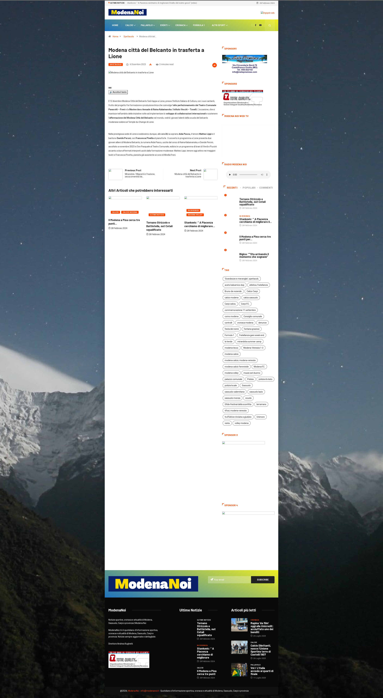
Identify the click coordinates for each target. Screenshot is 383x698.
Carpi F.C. (245, 304)
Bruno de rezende (233, 291)
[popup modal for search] (270, 25)
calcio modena (231, 297)
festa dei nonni (232, 329)
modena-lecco (231, 348)
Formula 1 (199, 25)
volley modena (242, 423)
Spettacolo (129, 36)
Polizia (250, 379)
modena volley (231, 373)
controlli (228, 322)
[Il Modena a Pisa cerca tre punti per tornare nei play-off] (187, 672)
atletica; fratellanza (258, 285)
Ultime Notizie (119, 215)
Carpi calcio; (230, 304)
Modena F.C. (259, 366)
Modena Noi (133, 691)
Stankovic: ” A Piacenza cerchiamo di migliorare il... (255, 220)
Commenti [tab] (266, 187)
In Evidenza (155, 210)
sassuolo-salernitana (234, 392)
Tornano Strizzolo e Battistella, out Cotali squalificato (121, 226)
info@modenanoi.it (150, 691)
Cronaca (180, 25)
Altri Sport (218, 25)
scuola (248, 398)
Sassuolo (246, 385)
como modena (231, 316)
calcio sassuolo (251, 297)
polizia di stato (265, 379)
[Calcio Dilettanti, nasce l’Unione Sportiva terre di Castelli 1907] (239, 647)
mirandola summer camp (249, 341)
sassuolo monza (232, 398)
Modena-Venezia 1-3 (253, 348)
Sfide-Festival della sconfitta (238, 404)
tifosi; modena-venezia (236, 410)
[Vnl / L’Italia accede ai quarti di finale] (239, 669)
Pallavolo (147, 25)
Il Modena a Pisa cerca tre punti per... (255, 238)
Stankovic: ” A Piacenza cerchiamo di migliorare (205, 653)
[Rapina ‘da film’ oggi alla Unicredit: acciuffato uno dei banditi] (239, 624)
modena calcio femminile (237, 366)
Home (115, 25)
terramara (261, 404)
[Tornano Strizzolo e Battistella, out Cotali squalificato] (187, 624)
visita (227, 423)
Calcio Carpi (252, 291)
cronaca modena (245, 322)
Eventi (164, 25)
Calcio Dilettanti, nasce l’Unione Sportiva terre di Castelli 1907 (261, 650)
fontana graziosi (251, 329)
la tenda (228, 341)
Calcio (129, 25)
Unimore (261, 417)
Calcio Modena (206, 212)
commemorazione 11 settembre (240, 310)
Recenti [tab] (232, 187)
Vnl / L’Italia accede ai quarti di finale (262, 671)
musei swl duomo (252, 373)
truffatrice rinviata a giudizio (238, 417)
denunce (262, 322)
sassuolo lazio (256, 392)
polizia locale (231, 385)
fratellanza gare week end (251, 335)
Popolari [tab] (249, 187)
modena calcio (231, 354)
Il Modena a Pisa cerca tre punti (206, 672)
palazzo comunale (233, 379)
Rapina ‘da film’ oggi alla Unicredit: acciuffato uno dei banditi (262, 627)
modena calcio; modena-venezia (240, 360)
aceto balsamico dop (234, 285)
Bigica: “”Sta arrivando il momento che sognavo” (148, 3)
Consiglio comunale (253, 316)
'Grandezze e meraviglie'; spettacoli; (242, 279)
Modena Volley (157, 215)
